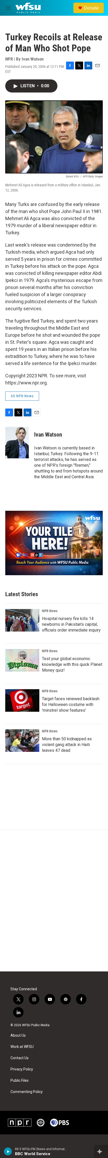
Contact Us (19, 1058)
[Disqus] (54, 900)
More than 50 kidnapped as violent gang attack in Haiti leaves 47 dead (67, 744)
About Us (18, 1035)
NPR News (49, 611)
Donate (91, 8)
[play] (8, 1151)
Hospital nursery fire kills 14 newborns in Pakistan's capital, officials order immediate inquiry (71, 624)
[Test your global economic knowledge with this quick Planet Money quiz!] (22, 660)
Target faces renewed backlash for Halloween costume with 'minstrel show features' (70, 704)
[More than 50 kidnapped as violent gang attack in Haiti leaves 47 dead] (22, 740)
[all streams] (101, 1151)
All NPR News (22, 396)
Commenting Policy (26, 1092)
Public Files (19, 1081)
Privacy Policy (21, 1069)
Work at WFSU (22, 1047)
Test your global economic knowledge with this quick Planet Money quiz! (72, 664)
